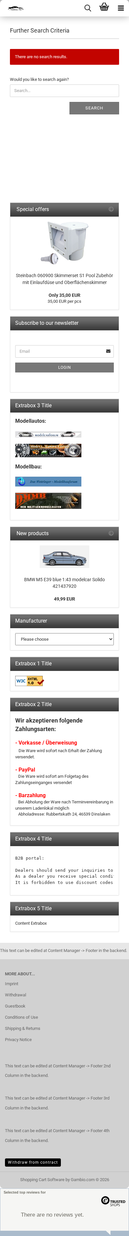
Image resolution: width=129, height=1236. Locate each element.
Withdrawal (15, 994)
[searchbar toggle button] (87, 8)
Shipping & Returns (22, 1028)
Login (64, 367)
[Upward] (111, 1226)
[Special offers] (111, 209)
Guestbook (15, 1006)
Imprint (11, 983)
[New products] (111, 533)
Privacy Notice (18, 1039)
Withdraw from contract (33, 1162)
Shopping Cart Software (42, 1179)
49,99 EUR (64, 599)
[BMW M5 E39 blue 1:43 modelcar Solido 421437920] (64, 556)
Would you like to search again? (39, 79)
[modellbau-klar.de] (13, 8)
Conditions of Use (21, 1017)
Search (94, 108)
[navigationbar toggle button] (120, 8)
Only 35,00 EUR (64, 295)
